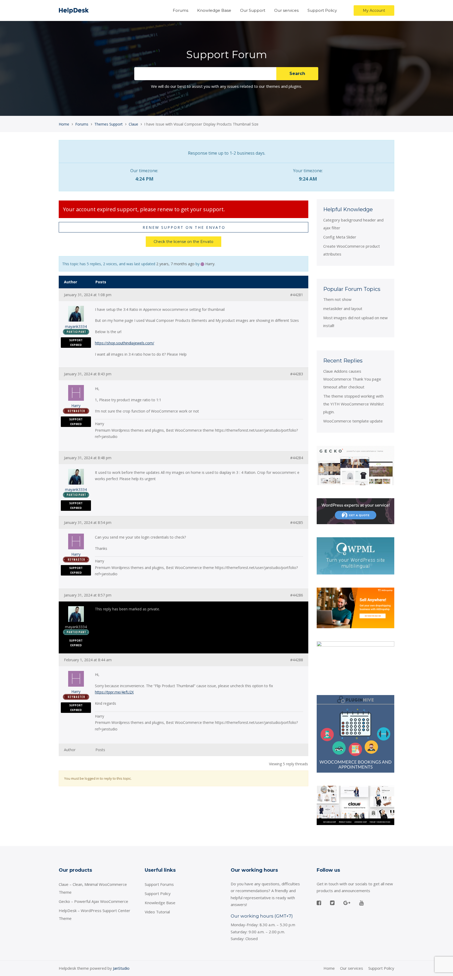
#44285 (296, 522)
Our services (286, 10)
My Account (374, 10)
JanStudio (121, 968)
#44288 (296, 660)
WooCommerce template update (353, 421)
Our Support (252, 10)
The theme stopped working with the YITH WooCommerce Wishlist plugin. (353, 403)
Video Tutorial (157, 911)
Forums (180, 10)
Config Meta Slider (339, 237)
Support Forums (159, 884)
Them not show (337, 299)
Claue (133, 124)
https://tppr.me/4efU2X (114, 692)
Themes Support (108, 124)
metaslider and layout (342, 308)
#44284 (296, 458)
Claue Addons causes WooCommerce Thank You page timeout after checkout (352, 378)
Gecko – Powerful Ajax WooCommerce (93, 901)
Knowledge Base (214, 10)
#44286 (296, 595)
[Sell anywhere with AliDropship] (355, 607)
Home (64, 124)
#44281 (296, 294)
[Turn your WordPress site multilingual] (355, 555)
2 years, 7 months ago (175, 263)
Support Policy (322, 10)
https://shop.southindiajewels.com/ (124, 342)
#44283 (296, 374)
